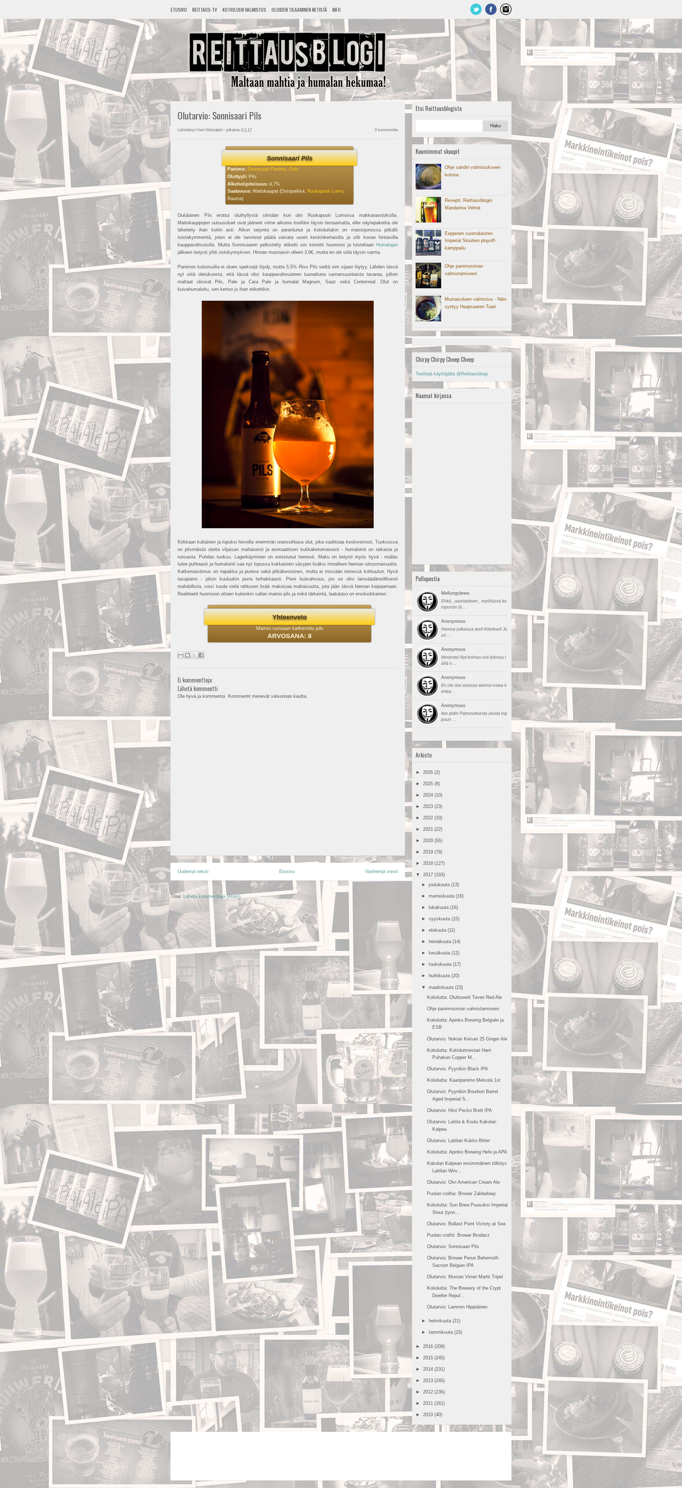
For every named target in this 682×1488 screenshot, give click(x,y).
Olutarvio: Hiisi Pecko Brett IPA (459, 1110)
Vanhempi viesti (381, 871)
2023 (428, 806)
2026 (428, 772)
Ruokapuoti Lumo (325, 191)
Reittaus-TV (204, 9)
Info (336, 9)
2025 (428, 783)
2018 (428, 863)
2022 (428, 817)
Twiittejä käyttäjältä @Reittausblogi (452, 373)
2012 (428, 1392)
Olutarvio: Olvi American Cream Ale (463, 1182)
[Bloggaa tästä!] (187, 655)
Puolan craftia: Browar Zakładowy (461, 1193)
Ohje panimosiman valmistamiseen (463, 1008)
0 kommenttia (386, 130)
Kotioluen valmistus (244, 9)
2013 (428, 1380)
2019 (428, 852)
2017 (428, 874)
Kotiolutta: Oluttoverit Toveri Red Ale (464, 997)
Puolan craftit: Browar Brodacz (458, 1235)
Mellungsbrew (455, 593)
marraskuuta (442, 896)
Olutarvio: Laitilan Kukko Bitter (458, 1140)
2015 (428, 1357)
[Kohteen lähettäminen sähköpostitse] (180, 655)
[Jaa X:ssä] (194, 655)
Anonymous (453, 621)
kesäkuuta (440, 953)
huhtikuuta (440, 975)
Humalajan (387, 244)
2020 (428, 840)
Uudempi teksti (193, 871)
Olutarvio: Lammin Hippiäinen (457, 1307)
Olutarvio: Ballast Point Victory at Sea (466, 1223)
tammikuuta (441, 1332)
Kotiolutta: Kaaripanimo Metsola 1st (463, 1080)
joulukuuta (440, 884)
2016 (428, 1346)
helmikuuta (441, 1320)
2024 (428, 795)
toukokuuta (441, 964)
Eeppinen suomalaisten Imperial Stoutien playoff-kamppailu (470, 241)
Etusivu (178, 9)
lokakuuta (439, 907)
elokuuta (438, 930)
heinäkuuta (441, 941)
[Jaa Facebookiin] (201, 655)
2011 (428, 1403)
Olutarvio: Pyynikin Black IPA (457, 1068)
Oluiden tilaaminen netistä (299, 9)
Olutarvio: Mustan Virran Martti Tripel (465, 1276)
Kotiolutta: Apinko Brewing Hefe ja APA (467, 1152)
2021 (428, 829)
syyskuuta (440, 918)
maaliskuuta (442, 987)
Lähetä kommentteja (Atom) (211, 896)
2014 (428, 1369)
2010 (428, 1414)
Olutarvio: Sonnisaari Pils (453, 1246)
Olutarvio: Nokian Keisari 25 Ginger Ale (467, 1039)
